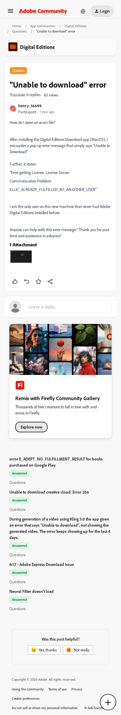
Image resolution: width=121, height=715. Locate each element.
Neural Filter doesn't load (31, 591)
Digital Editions (76, 26)
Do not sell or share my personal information (45, 708)
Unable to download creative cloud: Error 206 (49, 491)
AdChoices (95, 708)
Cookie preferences (26, 698)
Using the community (28, 689)
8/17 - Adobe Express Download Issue (41, 564)
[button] (10, 12)
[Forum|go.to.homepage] (43, 11)
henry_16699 (30, 105)
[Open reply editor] (60, 306)
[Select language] (83, 11)
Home (16, 26)
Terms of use (57, 689)
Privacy (76, 689)
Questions (19, 31)
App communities (43, 26)
